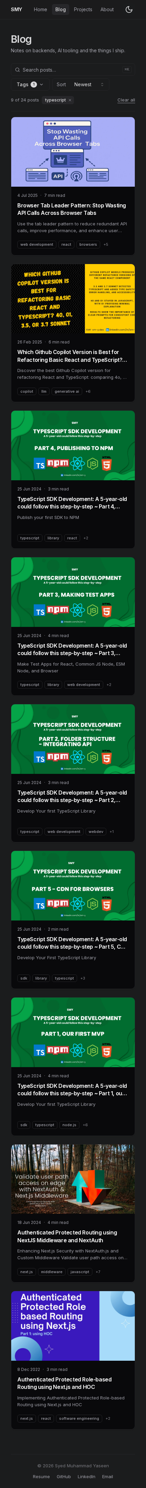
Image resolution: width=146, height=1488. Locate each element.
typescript (55, 100)
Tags (26, 84)
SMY (16, 9)
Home (40, 9)
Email (107, 1476)
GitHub (64, 1476)
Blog (60, 9)
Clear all (126, 100)
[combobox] (80, 84)
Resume (41, 1476)
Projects (83, 9)
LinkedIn (86, 1476)
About (107, 9)
